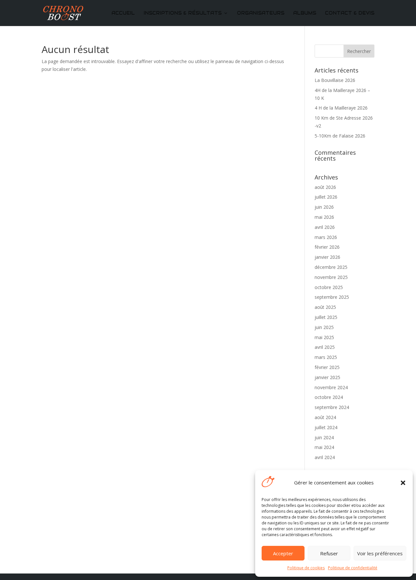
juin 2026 (324, 207)
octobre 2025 (329, 287)
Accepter (283, 553)
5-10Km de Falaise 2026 (340, 136)
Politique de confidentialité (352, 568)
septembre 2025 (332, 297)
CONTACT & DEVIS (349, 13)
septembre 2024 (332, 407)
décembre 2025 (331, 267)
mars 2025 (326, 357)
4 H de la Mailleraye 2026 (341, 108)
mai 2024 (324, 447)
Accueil (123, 13)
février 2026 (327, 247)
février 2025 (327, 367)
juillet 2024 (326, 427)
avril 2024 (325, 457)
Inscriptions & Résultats (183, 13)
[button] (403, 483)
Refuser (329, 553)
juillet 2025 (326, 317)
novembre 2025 (331, 277)
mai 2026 (324, 217)
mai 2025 (324, 337)
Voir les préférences (380, 553)
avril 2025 (325, 347)
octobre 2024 (329, 397)
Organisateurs (260, 13)
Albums (304, 13)
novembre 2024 (331, 387)
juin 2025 (324, 327)
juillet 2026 (326, 197)
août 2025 (325, 307)
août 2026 (325, 187)
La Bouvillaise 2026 (335, 80)
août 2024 (325, 417)
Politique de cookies (306, 568)
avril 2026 (325, 227)
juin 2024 (324, 437)
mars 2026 (326, 237)
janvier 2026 (327, 257)
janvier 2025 (327, 377)
